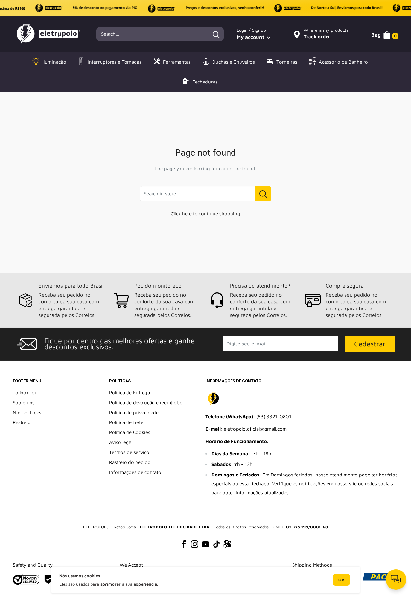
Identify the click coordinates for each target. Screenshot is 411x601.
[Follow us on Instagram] (194, 544)
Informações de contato (135, 472)
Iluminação (54, 62)
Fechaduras (205, 81)
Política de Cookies (129, 432)
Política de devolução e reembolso (146, 402)
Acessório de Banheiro (343, 62)
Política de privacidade (134, 412)
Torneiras (286, 62)
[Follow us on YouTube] (205, 544)
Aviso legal (120, 442)
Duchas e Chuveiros (233, 62)
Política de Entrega (129, 392)
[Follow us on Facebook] (184, 544)
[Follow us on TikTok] (216, 544)
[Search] (216, 34)
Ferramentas (177, 62)
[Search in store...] (263, 193)
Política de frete (126, 422)
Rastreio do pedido (130, 462)
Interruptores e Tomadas (115, 62)
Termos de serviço (129, 452)
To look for (25, 392)
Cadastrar (369, 344)
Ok (341, 579)
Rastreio (22, 422)
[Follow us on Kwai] (227, 545)
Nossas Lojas (27, 412)
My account (251, 37)
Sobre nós (24, 402)
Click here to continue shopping (205, 213)
